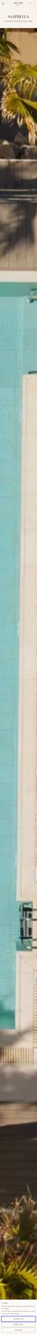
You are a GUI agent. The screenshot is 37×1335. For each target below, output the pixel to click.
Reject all (18, 1325)
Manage (18, 1330)
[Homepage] (18, 4)
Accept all (18, 1319)
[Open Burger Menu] (3, 3)
